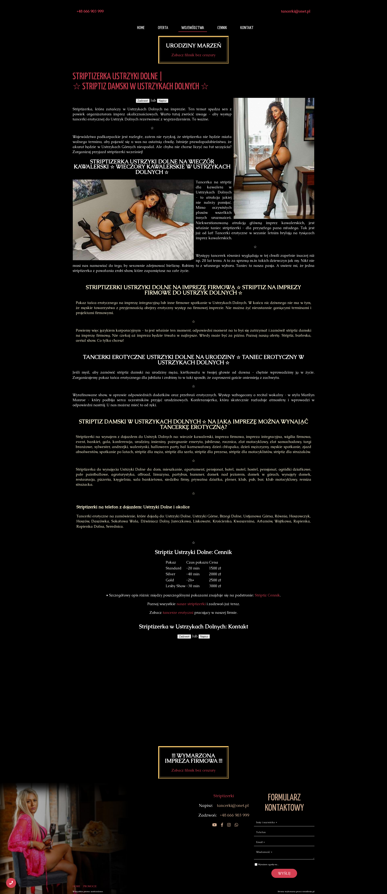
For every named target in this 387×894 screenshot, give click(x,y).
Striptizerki (223, 795)
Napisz (163, 100)
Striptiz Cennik (267, 595)
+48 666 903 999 (90, 11)
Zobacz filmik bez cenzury (193, 55)
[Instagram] (227, 824)
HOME (76, 886)
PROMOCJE (90, 886)
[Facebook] (220, 824)
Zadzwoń (142, 100)
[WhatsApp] (235, 824)
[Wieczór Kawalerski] (213, 824)
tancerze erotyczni (178, 612)
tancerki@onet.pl (295, 11)
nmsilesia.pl (308, 891)
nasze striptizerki (191, 604)
